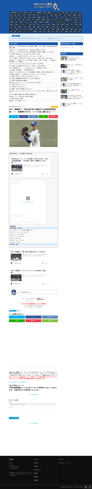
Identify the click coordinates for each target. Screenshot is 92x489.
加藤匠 (43, 19)
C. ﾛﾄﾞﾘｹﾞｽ (61, 19)
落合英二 (26, 12)
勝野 (43, 17)
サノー (29, 31)
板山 (66, 17)
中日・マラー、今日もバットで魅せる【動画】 (75, 78)
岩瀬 (43, 26)
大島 (64, 14)
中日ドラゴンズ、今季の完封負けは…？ (75, 65)
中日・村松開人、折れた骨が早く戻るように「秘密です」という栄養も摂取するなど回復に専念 (75, 97)
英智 (40, 29)
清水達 (79, 14)
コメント (11, 407)
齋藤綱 (67, 19)
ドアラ (52, 17)
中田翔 (29, 14)
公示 (21, 29)
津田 (25, 17)
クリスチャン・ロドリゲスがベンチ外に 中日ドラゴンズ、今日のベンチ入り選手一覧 (26, 63)
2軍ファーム (32, 12)
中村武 (67, 24)
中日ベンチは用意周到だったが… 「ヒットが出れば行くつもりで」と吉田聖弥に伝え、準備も (28, 67)
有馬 (16, 22)
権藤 (38, 26)
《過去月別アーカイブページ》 (65, 462)
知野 (24, 19)
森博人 (20, 26)
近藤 (80, 24)
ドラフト (53, 22)
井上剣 (26, 22)
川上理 (52, 26)
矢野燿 (57, 29)
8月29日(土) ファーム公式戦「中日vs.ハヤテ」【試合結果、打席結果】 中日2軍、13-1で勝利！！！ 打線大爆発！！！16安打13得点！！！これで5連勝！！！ (33, 61)
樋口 (80, 22)
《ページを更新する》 (33, 394)
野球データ (17, 24)
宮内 (38, 14)
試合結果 (41, 22)
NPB (26, 29)
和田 (58, 24)
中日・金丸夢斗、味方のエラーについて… (17, 84)
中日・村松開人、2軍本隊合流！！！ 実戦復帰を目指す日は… (21, 69)
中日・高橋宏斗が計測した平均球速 (16, 98)
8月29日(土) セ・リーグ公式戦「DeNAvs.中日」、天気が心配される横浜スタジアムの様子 (27, 49)
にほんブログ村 (30, 301)
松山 (72, 12)
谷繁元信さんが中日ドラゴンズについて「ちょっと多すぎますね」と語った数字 (25, 82)
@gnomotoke (15, 466)
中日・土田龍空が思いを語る (74, 90)
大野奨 (66, 31)
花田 (11, 31)
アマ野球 (36, 462)
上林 (61, 17)
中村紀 (11, 24)
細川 (67, 12)
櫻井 (67, 29)
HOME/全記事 (13, 12)
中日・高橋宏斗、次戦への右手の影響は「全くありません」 (21, 88)
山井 (61, 31)
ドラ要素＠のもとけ (71, 486)
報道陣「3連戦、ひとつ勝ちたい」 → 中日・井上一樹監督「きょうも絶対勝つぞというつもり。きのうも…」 (75, 72)
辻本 (47, 14)
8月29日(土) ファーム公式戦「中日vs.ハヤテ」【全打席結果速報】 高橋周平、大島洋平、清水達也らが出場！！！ (32, 72)
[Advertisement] (22, 345)
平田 (40, 31)
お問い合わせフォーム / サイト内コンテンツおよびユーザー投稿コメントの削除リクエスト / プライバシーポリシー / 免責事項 (20, 474)
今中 (72, 24)
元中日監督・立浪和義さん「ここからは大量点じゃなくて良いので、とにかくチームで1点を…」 (28, 74)
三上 (25, 31)
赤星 (71, 31)
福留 (34, 26)
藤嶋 (34, 17)
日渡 (76, 24)
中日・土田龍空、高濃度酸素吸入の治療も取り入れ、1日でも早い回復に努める (24, 78)
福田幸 (48, 19)
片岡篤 (29, 26)
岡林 (11, 14)
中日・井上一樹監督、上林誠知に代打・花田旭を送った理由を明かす (22, 94)
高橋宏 (49, 12)
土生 (11, 26)
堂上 (53, 31)
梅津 (56, 14)
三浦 (31, 22)
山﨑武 (53, 24)
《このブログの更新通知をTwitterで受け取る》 (33, 305)
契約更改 (35, 31)
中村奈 (21, 22)
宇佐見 (28, 19)
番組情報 (39, 12)
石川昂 (62, 12)
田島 (57, 31)
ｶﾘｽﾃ (33, 19)
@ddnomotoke (15, 468)
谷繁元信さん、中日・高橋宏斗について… (17, 100)
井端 (30, 24)
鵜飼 (34, 14)
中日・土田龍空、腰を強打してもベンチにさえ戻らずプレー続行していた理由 (24, 53)
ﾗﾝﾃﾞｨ (73, 26)
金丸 (54, 12)
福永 (19, 14)
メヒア (70, 17)
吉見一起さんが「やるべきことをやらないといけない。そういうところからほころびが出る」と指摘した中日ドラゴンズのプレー (33, 91)
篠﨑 (72, 29)
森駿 (76, 19)
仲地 (20, 17)
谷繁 (62, 24)
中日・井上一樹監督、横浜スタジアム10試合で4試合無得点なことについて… (75, 85)
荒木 (38, 24)
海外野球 (36, 473)
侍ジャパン (24, 24)
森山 (15, 26)
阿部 (49, 31)
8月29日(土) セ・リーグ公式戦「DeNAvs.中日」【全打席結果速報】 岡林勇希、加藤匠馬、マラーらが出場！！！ (32, 51)
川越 (57, 26)
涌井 (60, 14)
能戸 (76, 29)
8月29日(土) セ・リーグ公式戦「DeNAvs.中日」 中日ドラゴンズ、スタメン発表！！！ (26, 56)
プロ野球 (36, 466)
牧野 (15, 31)
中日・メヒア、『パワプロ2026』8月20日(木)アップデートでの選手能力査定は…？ (74, 59)
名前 (10, 402)
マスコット (79, 26)
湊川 (79, 31)
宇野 (44, 29)
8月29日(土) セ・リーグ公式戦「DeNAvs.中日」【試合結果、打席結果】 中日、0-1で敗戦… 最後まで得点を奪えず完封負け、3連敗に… (33, 47)
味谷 (25, 26)
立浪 (76, 12)
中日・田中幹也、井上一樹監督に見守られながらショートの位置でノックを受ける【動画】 (27, 65)
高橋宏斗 (19, 310)
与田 (53, 29)
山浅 (11, 19)
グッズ (67, 22)
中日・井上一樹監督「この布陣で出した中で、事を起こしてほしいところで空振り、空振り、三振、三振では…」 (31, 58)
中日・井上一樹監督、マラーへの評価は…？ (75, 104)
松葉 (75, 17)
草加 (16, 17)
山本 (15, 19)
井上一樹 (20, 12)
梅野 (19, 19)
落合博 (38, 19)
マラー (62, 26)
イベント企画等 (74, 22)
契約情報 (47, 22)
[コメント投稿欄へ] (86, 487)
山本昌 (48, 24)
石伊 (80, 19)
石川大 (20, 31)
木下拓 (11, 17)
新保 (80, 29)
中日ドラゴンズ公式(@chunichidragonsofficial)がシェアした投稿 (27, 221)
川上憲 (43, 24)
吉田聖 (62, 29)
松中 (49, 29)
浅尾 (17, 29)
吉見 (34, 24)
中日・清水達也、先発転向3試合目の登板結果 (18, 80)
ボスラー (67, 26)
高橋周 (74, 14)
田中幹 (24, 14)
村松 (15, 14)
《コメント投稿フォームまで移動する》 (33, 307)
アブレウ (12, 29)
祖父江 (29, 17)
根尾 (44, 12)
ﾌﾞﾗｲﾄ (43, 14)
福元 (72, 19)
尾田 (57, 17)
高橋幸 (11, 22)
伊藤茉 (35, 22)
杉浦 (75, 31)
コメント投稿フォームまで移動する (17, 381)
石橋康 (39, 17)
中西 (58, 12)
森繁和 (47, 26)
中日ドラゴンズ (60, 22)
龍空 (52, 14)
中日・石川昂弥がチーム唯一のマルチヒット (18, 86)
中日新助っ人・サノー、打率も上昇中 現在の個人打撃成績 (21, 96)
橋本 (48, 17)
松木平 (79, 17)
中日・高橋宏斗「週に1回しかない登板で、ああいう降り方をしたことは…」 (24, 76)
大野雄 (69, 14)
